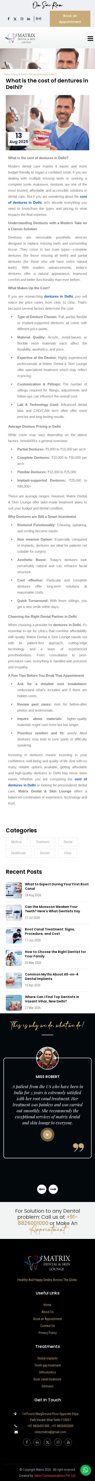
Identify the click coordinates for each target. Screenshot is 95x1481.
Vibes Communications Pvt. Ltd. (55, 1476)
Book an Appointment (70, 18)
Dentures (47, 1386)
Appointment (47, 1229)
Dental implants (47, 1358)
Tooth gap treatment (47, 1365)
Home (7, 74)
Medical (16, 842)
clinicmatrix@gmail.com (50, 1432)
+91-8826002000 (62, 1426)
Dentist (45, 853)
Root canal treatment (47, 1379)
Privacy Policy (48, 1333)
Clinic (67, 853)
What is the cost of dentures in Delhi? (39, 74)
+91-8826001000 (48, 1220)
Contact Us (47, 1326)
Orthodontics (47, 1372)
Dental (68, 842)
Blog (16, 74)
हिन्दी (38, 19)
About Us (48, 1312)
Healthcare (18, 853)
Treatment (43, 842)
